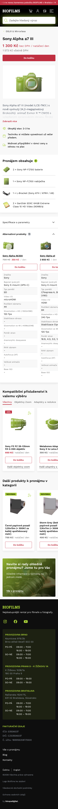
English (17, 770)
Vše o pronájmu (15, 591)
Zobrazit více (10, 121)
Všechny (7, 402)
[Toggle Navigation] (51, 11)
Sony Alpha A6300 (13, 255)
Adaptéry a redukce (45, 402)
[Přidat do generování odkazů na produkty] (29, 413)
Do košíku (29, 58)
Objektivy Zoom (22, 402)
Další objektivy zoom (18, 466)
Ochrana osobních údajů (14, 795)
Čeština (6, 770)
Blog (5, 754)
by (10, 801)
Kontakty (7, 760)
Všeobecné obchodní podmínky (17, 788)
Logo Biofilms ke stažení (14, 781)
